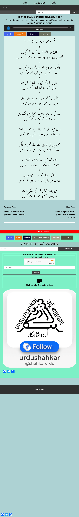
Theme (27, 237)
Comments (67, 237)
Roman (33, 34)
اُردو (9, 34)
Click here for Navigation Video (39, 285)
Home (10, 237)
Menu (7, 8)
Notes (45, 34)
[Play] (8, 28)
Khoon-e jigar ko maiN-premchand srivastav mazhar (65, 214)
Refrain (56, 237)
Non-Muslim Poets (41, 237)
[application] (39, 27)
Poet (18, 237)
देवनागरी (20, 34)
